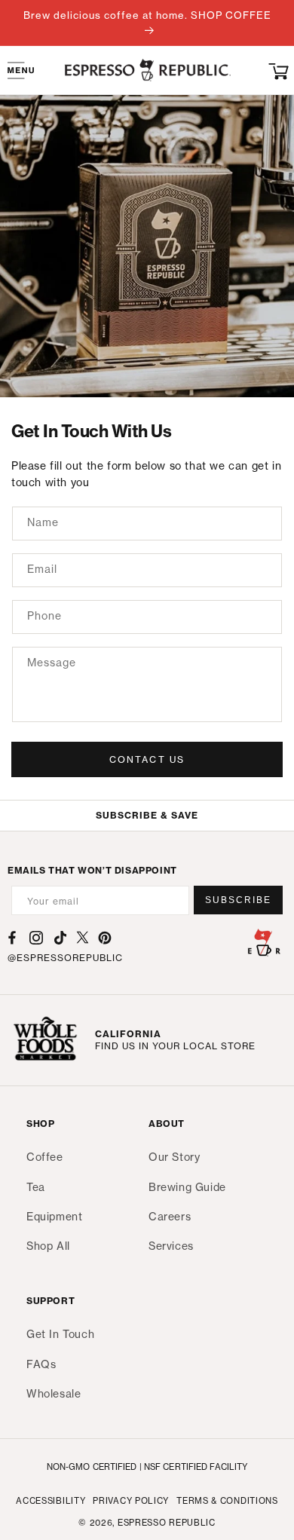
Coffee (44, 1156)
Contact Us (147, 759)
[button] (278, 70)
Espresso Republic (167, 1522)
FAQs (41, 1364)
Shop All (48, 1245)
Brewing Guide (187, 1186)
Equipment (54, 1216)
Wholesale (53, 1393)
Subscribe (238, 900)
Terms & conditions (227, 1501)
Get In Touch (60, 1333)
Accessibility (50, 1501)
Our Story (174, 1156)
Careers (170, 1216)
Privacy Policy (131, 1501)
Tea (35, 1186)
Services (171, 1245)
